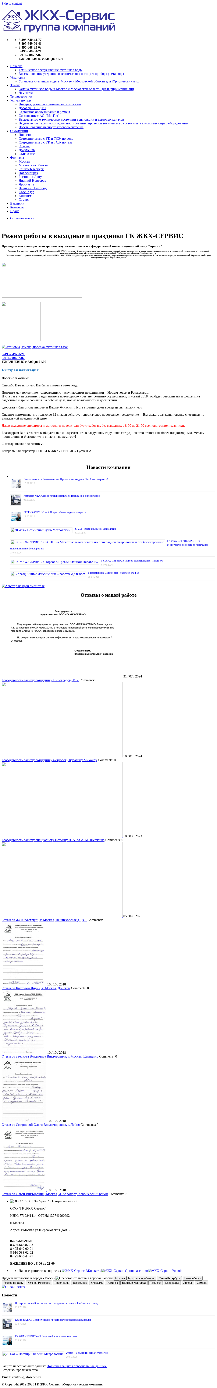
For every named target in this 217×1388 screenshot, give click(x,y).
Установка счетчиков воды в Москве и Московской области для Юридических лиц (79, 81)
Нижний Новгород (32, 180)
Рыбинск (112, 1282)
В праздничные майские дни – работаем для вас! (113, 572)
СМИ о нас (27, 154)
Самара (24, 199)
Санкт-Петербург (31, 169)
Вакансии (17, 203)
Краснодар (26, 192)
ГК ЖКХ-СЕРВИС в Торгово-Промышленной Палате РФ (132, 560)
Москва (24, 161)
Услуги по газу (21, 100)
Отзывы (24, 146)
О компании (19, 131)
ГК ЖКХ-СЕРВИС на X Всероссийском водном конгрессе (55, 512)
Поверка (16, 66)
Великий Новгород (33, 188)
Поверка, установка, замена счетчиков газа (50, 104)
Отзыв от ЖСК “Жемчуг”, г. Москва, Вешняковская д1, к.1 (44, 920)
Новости (25, 135)
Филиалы (17, 157)
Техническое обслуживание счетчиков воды (50, 70)
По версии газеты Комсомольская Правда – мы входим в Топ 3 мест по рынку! (66, 479)
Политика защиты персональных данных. (77, 1366)
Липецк (187, 1282)
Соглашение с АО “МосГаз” (39, 115)
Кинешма (25, 196)
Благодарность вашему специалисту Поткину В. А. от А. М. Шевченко (53, 840)
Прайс (14, 211)
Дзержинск (80, 1282)
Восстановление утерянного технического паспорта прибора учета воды (71, 73)
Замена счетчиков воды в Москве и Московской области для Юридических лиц (76, 89)
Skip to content (12, 3)
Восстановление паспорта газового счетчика (51, 127)
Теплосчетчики (21, 96)
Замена (15, 85)
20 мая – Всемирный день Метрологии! (96, 528)
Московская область (33, 165)
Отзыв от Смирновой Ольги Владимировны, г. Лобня (41, 1124)
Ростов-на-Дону (30, 176)
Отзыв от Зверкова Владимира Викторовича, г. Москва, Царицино (50, 1056)
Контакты (17, 207)
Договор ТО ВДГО (32, 108)
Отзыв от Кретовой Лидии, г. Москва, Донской (36, 988)
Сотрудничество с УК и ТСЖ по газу (45, 142)
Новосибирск (28, 173)
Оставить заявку (22, 218)
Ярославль (26, 184)
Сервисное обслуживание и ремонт (44, 112)
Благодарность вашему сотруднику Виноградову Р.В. (40, 680)
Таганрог (155, 1282)
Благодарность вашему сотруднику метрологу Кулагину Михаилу (49, 760)
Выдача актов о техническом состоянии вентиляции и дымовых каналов (71, 119)
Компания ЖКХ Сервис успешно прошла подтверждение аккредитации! (62, 495)
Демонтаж (26, 93)
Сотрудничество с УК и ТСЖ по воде (46, 138)
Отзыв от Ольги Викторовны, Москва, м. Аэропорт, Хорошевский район (55, 1194)
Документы (27, 150)
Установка (17, 77)
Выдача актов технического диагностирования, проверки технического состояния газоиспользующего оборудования (103, 123)
